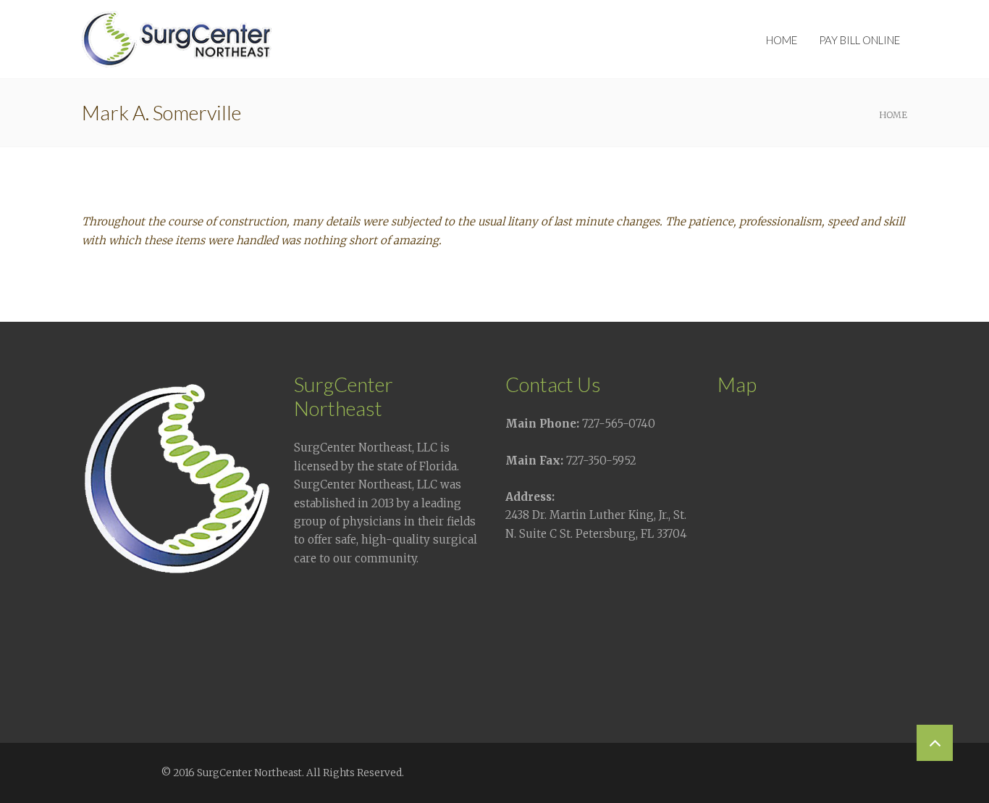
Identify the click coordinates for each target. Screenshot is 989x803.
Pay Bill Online (859, 39)
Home (781, 39)
